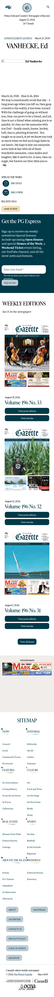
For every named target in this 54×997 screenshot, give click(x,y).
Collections (7, 808)
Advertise (15, 919)
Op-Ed (30, 750)
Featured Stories (35, 872)
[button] (12, 183)
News (5, 731)
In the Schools (34, 846)
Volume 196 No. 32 (23, 506)
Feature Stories (9, 840)
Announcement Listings (18, 38)
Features (8, 770)
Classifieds (7, 885)
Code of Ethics (17, 948)
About (12, 909)
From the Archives (11, 795)
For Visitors (8, 879)
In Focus (6, 801)
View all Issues (27, 641)
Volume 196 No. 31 (23, 610)
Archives (14, 957)
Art (28, 782)
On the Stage (33, 795)
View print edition (27, 410)
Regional (31, 853)
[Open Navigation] (8, 7)
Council (6, 743)
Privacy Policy (17, 938)
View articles (27, 418)
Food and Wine (34, 788)
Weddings (33, 860)
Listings (6, 846)
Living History (9, 788)
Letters (30, 756)
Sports (31, 821)
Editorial (33, 731)
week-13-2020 (10, 208)
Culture (32, 770)
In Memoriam (9, 892)
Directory (31, 879)
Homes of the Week (11, 834)
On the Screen (33, 801)
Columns (31, 763)
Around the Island (15, 860)
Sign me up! (10, 282)
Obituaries (7, 898)
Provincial (7, 763)
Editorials (32, 743)
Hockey (30, 834)
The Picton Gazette (23, 974)
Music (30, 814)
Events (5, 872)
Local (5, 750)
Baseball (31, 840)
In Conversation (10, 782)
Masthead (39, 909)
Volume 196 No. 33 (23, 402)
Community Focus (11, 756)
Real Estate (10, 821)
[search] (48, 7)
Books (30, 808)
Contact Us (15, 928)
